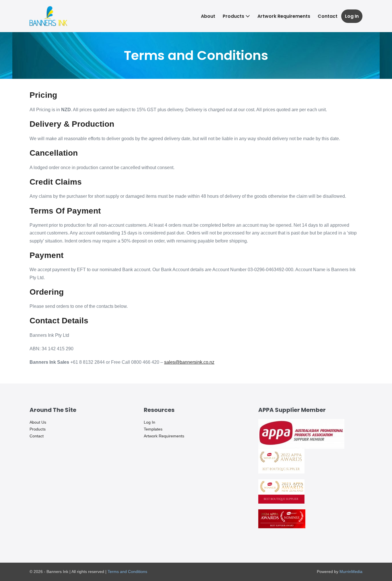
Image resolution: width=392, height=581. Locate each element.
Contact (327, 16)
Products (234, 16)
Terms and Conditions (127, 571)
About (208, 16)
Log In (352, 16)
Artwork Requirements (283, 16)
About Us (38, 422)
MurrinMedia (350, 571)
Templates (153, 429)
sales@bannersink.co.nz (189, 362)
